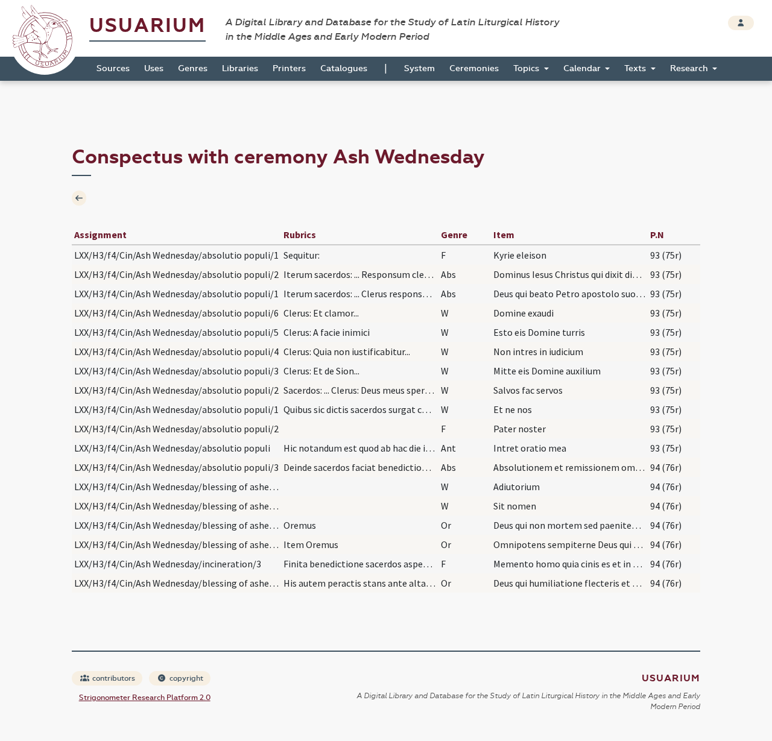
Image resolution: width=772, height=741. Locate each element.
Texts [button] (636, 68)
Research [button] (690, 68)
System (419, 68)
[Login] (741, 23)
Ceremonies (474, 68)
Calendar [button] (583, 68)
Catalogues (343, 68)
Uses (153, 68)
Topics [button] (527, 68)
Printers (289, 68)
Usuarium (147, 25)
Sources (113, 68)
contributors (112, 678)
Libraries (240, 68)
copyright (185, 678)
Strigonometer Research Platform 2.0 (144, 697)
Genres (192, 68)
